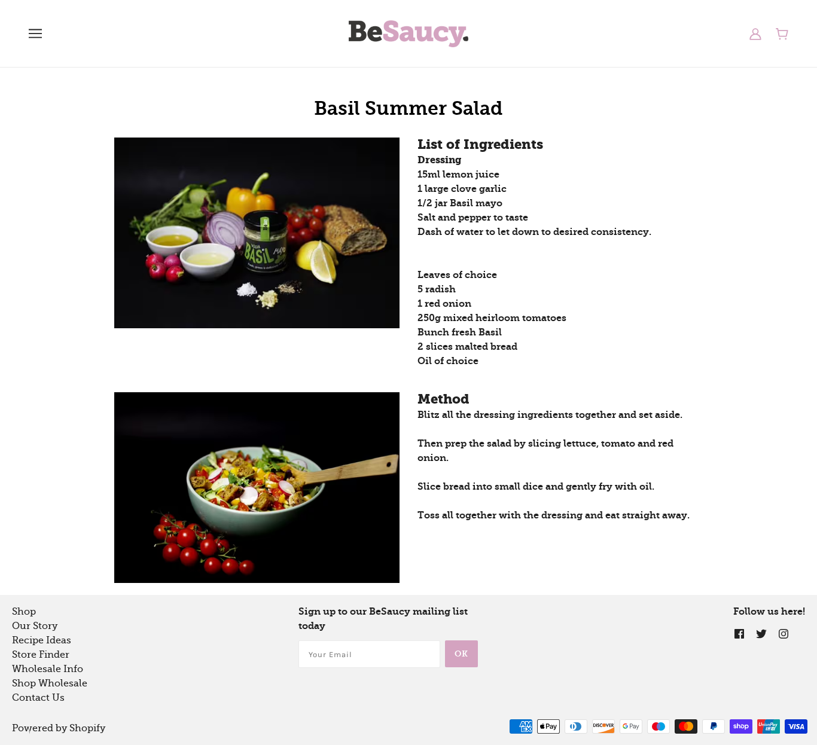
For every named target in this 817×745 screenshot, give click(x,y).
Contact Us (38, 697)
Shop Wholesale (49, 683)
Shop (24, 611)
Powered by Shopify (58, 728)
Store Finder (40, 654)
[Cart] (782, 33)
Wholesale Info (47, 669)
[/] (408, 33)
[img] (739, 633)
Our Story (34, 626)
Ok (461, 654)
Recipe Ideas (41, 640)
